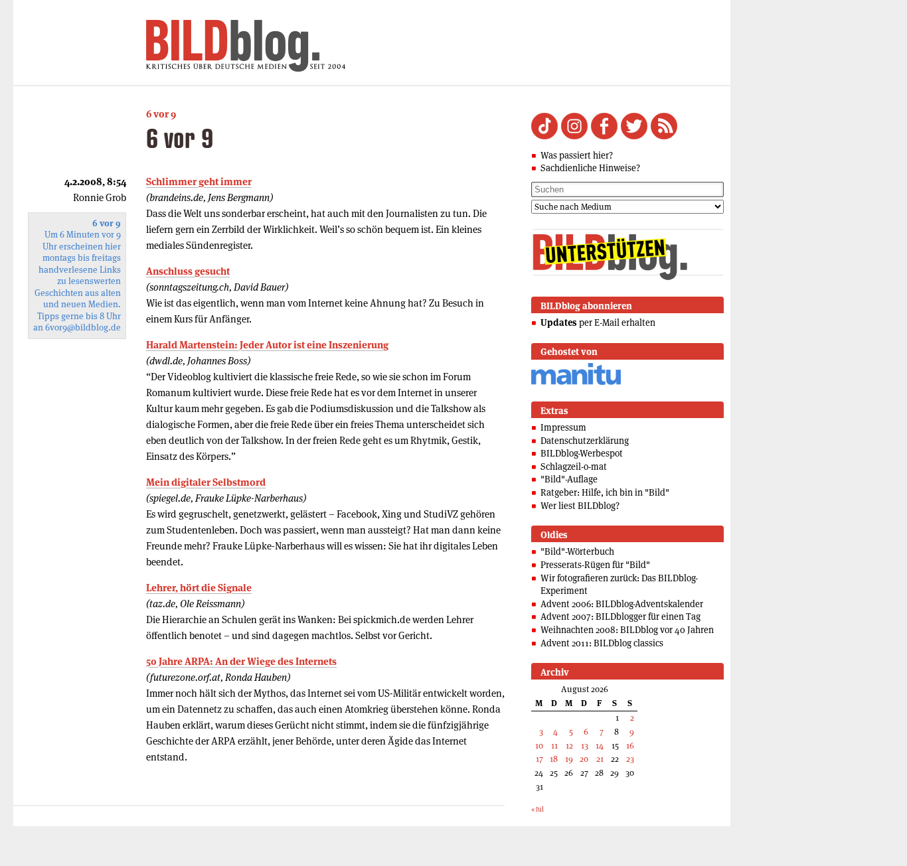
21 (600, 758)
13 (584, 745)
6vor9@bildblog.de (83, 327)
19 (569, 758)
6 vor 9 (161, 114)
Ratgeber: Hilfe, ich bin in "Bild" (604, 492)
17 (539, 758)
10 (539, 745)
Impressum (563, 427)
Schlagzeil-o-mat (573, 466)
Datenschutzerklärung (584, 441)
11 (554, 745)
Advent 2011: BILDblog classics (601, 643)
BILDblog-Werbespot (581, 453)
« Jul (537, 809)
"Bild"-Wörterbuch (577, 551)
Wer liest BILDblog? (579, 506)
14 (600, 745)
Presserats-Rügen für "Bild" (595, 565)
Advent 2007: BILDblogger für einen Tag (620, 616)
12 (569, 745)
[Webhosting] (576, 382)
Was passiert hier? (576, 155)
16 (630, 745)
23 (630, 758)
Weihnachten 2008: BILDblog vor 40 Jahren (627, 630)
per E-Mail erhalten (597, 322)
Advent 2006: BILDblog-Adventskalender (621, 604)
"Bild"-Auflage (569, 479)
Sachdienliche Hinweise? (590, 168)
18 (554, 758)
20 (584, 758)
